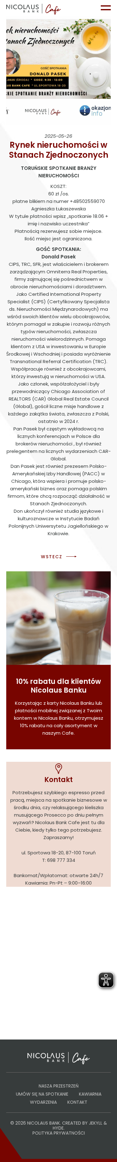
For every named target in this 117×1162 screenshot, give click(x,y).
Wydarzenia (43, 1102)
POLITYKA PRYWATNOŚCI (58, 1133)
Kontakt (77, 1102)
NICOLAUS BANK (43, 1123)
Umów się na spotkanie (42, 1094)
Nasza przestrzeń (59, 1086)
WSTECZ (51, 557)
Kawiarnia (90, 1094)
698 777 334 (61, 860)
